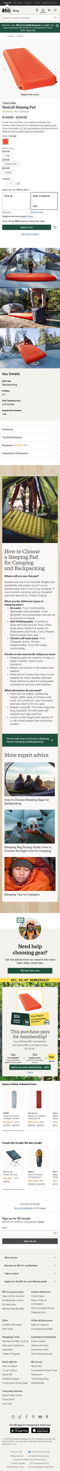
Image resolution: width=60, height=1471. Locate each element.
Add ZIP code (37, 212)
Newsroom (36, 1374)
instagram (13, 1417)
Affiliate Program (10, 1378)
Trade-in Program (11, 1353)
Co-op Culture (9, 1370)
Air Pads (10, 36)
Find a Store (8, 1399)
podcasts (47, 1417)
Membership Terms (15, 1467)
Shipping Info (38, 1312)
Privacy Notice (17, 1456)
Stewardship (37, 1383)
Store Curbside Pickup (42, 1308)
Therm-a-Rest (9, 103)
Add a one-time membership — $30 (30, 1067)
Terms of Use (16, 1452)
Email (4, 1227)
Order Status (37, 1296)
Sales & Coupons (40, 1324)
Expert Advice (38, 1341)
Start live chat (32, 970)
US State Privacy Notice (38, 1456)
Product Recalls (18, 1463)
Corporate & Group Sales (15, 1383)
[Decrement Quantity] (4, 183)
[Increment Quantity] (18, 183)
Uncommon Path (39, 1349)
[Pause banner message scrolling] (57, 25)
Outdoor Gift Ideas (11, 1324)
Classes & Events (39, 1345)
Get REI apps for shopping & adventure (30, 1425)
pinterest (33, 1417)
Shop (16, 10)
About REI (36, 1366)
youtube (40, 1417)
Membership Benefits (13, 1308)
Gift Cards (7, 1328)
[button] (30, 69)
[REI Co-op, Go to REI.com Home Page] (6, 10)
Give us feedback (23, 1208)
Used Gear (7, 1349)
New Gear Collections (13, 1345)
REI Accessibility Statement (41, 1467)
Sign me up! (30, 1241)
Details (30, 216)
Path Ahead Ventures (42, 1353)
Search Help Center (12, 1395)
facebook (26, 1417)
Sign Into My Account (13, 1296)
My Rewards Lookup (12, 1300)
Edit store (6, 212)
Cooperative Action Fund (44, 1370)
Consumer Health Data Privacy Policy (30, 1459)
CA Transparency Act (39, 1463)
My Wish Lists (9, 1304)
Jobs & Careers (9, 1366)
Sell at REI (7, 1374)
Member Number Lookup (15, 1341)
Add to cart (27, 227)
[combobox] (30, 18)
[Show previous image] (4, 69)
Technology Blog (40, 1378)
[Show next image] (55, 69)
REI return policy (30, 234)
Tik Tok (20, 1417)
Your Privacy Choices (40, 1452)
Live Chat (7, 1403)
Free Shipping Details (42, 1328)
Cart (49, 10)
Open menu (55, 10)
